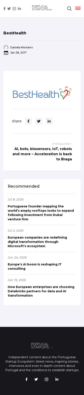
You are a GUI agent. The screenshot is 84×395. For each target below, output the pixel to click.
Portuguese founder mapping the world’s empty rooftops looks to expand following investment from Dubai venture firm (41, 212)
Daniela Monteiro (21, 47)
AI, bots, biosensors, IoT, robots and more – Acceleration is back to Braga (42, 154)
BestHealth (14, 33)
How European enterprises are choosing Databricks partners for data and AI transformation (41, 291)
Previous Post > (62, 143)
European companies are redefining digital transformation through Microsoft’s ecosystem (37, 242)
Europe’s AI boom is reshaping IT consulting (35, 266)
